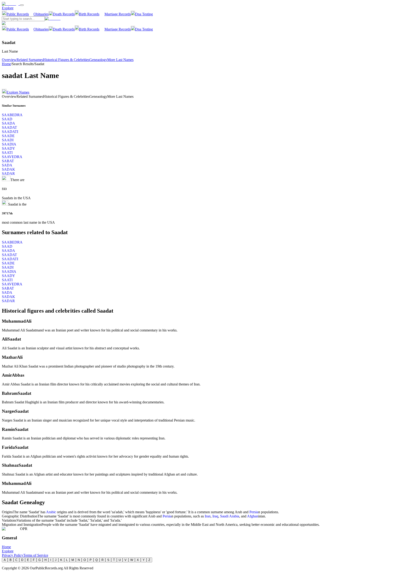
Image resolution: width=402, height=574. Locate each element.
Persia (253, 512)
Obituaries (41, 14)
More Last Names (120, 60)
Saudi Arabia (229, 516)
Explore (7, 8)
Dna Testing (144, 14)
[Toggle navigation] (22, 5)
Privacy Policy (12, 555)
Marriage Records (117, 14)
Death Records (64, 14)
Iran (208, 516)
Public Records (18, 14)
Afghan (252, 516)
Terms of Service (35, 555)
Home (6, 64)
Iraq (215, 516)
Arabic (51, 512)
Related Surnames (30, 60)
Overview (9, 60)
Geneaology (98, 60)
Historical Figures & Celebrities (66, 60)
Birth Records (89, 14)
